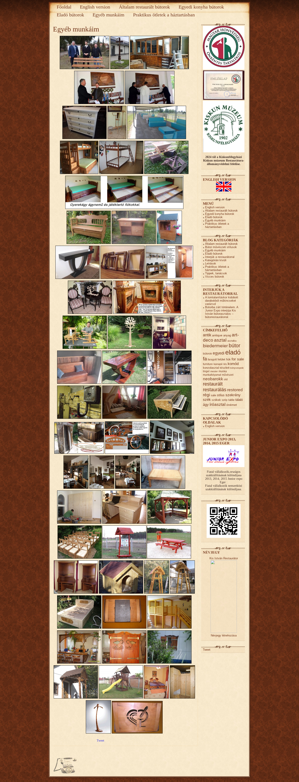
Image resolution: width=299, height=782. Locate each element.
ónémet (231, 405)
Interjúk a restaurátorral (219, 257)
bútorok (207, 353)
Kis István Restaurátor (223, 558)
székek (216, 399)
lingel (206, 371)
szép (224, 399)
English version (95, 7)
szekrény (233, 395)
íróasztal (217, 404)
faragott (212, 359)
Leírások (210, 263)
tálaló (239, 399)
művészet (227, 374)
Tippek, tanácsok (216, 273)
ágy (206, 405)
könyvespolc (237, 368)
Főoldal (64, 7)
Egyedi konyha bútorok (201, 7)
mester (214, 371)
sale (213, 395)
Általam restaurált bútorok (144, 7)
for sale (238, 359)
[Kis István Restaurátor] (224, 632)
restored (235, 389)
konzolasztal (211, 367)
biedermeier (215, 345)
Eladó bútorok (70, 14)
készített (224, 367)
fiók (228, 359)
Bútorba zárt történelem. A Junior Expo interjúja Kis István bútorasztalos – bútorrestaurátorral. (221, 312)
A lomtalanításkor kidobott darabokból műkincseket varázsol (221, 301)
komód (233, 364)
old (226, 379)
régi (206, 395)
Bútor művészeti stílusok (221, 247)
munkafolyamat (212, 374)
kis (225, 364)
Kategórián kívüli (215, 260)
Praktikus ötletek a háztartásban (164, 14)
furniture (208, 364)
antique (217, 335)
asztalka (231, 340)
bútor (234, 345)
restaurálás (214, 389)
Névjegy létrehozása (224, 635)
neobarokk (213, 379)
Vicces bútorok (214, 276)
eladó (233, 352)
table (231, 399)
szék (207, 399)
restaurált (213, 384)
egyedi (218, 353)
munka (223, 371)
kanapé (218, 364)
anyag (227, 335)
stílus (221, 395)
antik (207, 335)
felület (221, 359)
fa (205, 358)
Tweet (100, 740)
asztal (220, 339)
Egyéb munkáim (108, 14)
